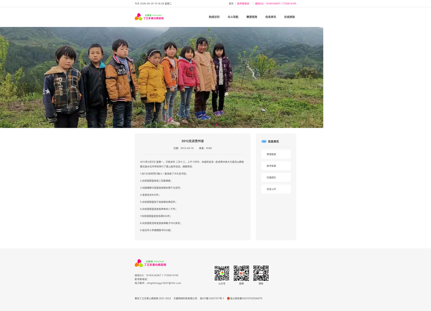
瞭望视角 (251, 17)
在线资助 (289, 17)
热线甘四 (214, 17)
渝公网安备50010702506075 (246, 298)
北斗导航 (233, 17)
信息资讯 (270, 17)
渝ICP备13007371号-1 (212, 298)
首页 (231, 3)
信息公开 (271, 189)
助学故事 (271, 165)
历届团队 (271, 177)
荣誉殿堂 (271, 154)
